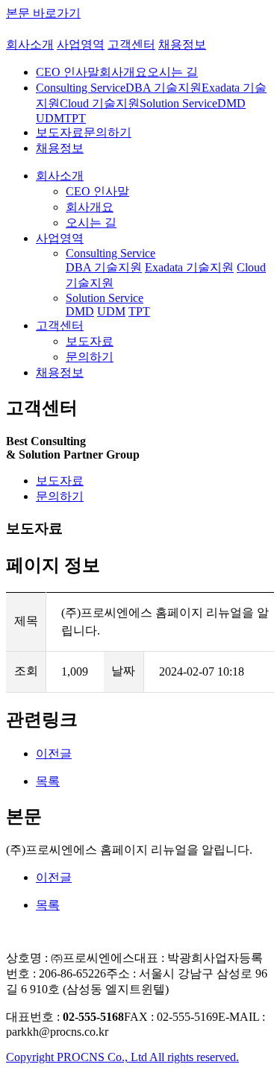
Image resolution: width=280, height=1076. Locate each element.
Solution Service (104, 298)
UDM (111, 311)
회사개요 (89, 207)
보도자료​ (60, 132)
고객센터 (131, 44)
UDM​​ (50, 118)
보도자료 (60, 480)
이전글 (54, 753)
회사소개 (30, 44)
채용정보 (182, 44)
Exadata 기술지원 (189, 267)
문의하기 (60, 496)
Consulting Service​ (80, 87)
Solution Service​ (178, 103)
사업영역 (81, 44)
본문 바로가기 (43, 13)
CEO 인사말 (97, 191)
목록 (48, 781)
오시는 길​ (172, 72)
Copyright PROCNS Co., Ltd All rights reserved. (122, 1057)
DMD (231, 103)
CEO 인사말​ (67, 72)
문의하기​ (107, 132)
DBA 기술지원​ (163, 87)
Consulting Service (110, 253)
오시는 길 (91, 222)
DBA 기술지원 (104, 267)
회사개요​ (123, 72)
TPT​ (75, 118)
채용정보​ (60, 372)
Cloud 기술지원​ (100, 103)
